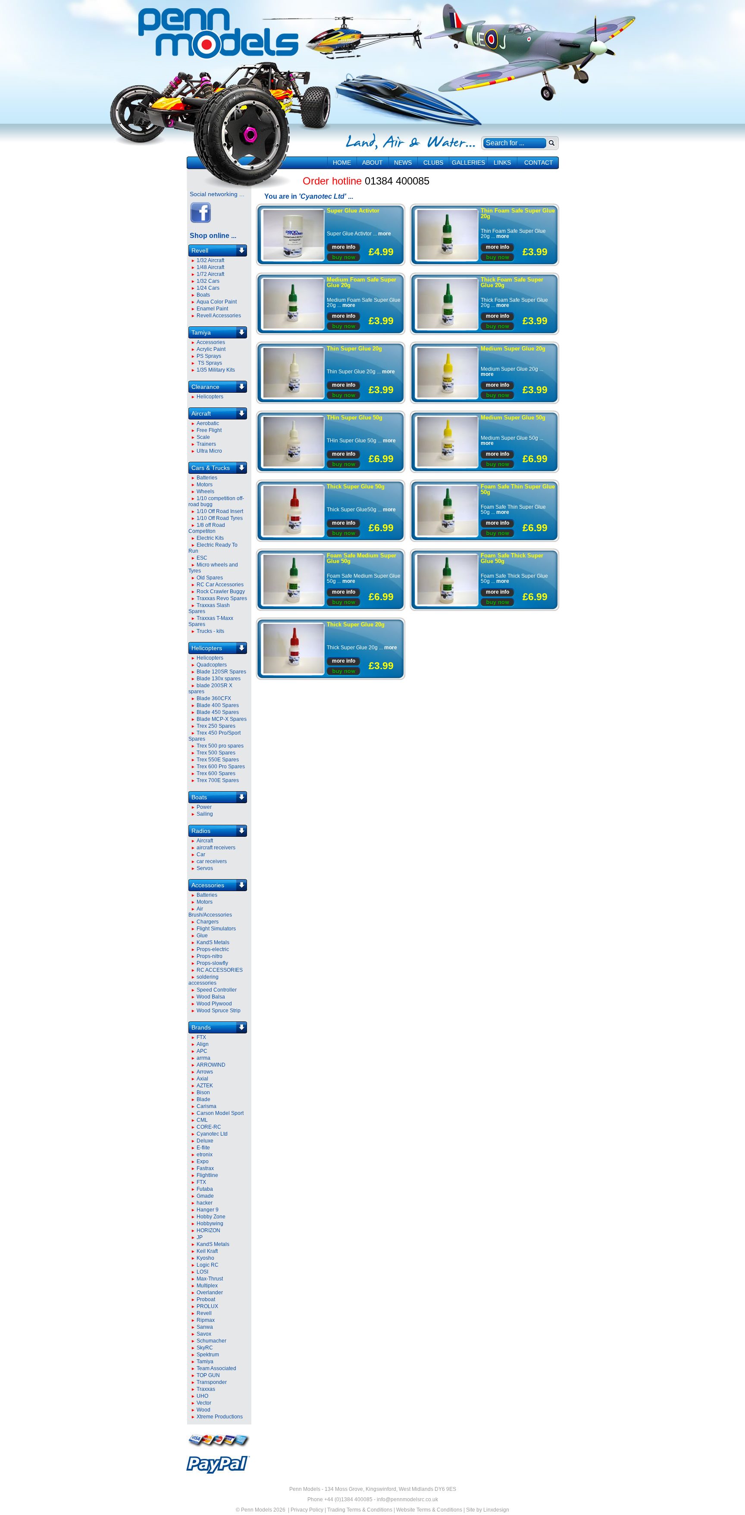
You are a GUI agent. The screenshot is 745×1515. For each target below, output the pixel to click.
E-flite (203, 1148)
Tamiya (201, 332)
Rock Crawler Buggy (221, 591)
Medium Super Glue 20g (513, 348)
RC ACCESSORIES (220, 970)
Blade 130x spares (219, 679)
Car (201, 854)
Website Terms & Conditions (429, 1510)
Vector (204, 1403)
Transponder (212, 1382)
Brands (201, 1027)
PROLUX (207, 1306)
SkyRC (205, 1348)
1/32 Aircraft (210, 260)
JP (200, 1237)
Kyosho (205, 1258)
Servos (205, 868)
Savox (204, 1334)
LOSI (202, 1272)
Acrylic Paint (211, 349)
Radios (200, 830)
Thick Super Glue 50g (356, 486)
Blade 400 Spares (218, 705)
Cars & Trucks (210, 467)
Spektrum (208, 1355)
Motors (205, 485)
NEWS (403, 162)
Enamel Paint (212, 309)
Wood (203, 1410)
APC (202, 1051)
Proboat (206, 1299)
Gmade (205, 1196)
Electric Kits (210, 538)
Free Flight (209, 430)
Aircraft (201, 413)
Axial (202, 1079)
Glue (202, 936)
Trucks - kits (210, 631)
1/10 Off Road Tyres (220, 518)
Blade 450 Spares (218, 712)
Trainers (206, 444)
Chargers (208, 922)
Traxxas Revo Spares (222, 598)
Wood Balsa (211, 997)
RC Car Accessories (220, 585)
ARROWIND (211, 1065)
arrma (203, 1058)
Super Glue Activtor (353, 210)
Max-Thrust (210, 1279)
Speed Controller (217, 990)
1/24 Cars (208, 288)
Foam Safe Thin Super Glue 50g (518, 489)
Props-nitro (209, 956)
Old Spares (210, 578)
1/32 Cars (208, 281)
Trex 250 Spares (216, 726)
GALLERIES (468, 162)
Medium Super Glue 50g (513, 417)
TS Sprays (209, 363)
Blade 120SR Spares (221, 672)
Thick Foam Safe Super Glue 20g (512, 282)
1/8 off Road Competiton (206, 528)
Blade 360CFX (214, 698)
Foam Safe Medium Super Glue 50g (361, 558)
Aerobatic (208, 423)
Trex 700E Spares (218, 780)
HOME (342, 162)
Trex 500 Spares (216, 753)
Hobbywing (210, 1224)
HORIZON (208, 1230)
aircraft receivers (216, 848)
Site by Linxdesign (487, 1510)
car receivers (212, 861)
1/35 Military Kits (216, 370)
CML (202, 1120)
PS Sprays (209, 356)
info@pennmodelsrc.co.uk (407, 1499)
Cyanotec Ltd (212, 1134)
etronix (205, 1155)
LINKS (502, 162)
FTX (201, 1037)
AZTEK (205, 1086)
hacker (205, 1203)
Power (204, 807)
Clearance (205, 386)
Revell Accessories (219, 316)
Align (203, 1044)
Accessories (211, 342)
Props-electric (213, 949)
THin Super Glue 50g (354, 417)
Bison (203, 1092)
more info (343, 247)
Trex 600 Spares (216, 773)
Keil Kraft (207, 1251)
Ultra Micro (209, 451)
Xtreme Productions (220, 1417)
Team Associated (216, 1368)
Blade (203, 1099)
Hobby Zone (211, 1217)
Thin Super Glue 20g (354, 348)
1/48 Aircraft (210, 267)
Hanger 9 (208, 1210)
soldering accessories (203, 980)
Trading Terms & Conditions (359, 1510)
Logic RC (208, 1265)
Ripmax (206, 1320)
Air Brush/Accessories (210, 912)
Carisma (206, 1106)
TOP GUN (208, 1375)
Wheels (205, 491)
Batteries (207, 478)
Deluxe (205, 1141)
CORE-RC (209, 1127)
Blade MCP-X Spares (222, 719)
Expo (203, 1161)
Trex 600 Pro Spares (221, 767)
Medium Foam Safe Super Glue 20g (361, 282)
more (384, 234)
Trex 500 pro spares (220, 746)
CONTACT (538, 162)
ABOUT (372, 162)
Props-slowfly (212, 963)
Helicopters (210, 397)
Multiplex (207, 1286)
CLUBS (433, 162)
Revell (199, 250)
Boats (203, 295)
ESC (202, 558)
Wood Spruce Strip (219, 1011)
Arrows (205, 1072)
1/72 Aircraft (210, 274)
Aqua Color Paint (217, 302)
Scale (203, 437)
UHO (202, 1396)
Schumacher (211, 1341)
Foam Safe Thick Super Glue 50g (512, 558)
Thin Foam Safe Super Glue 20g (518, 213)
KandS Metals (213, 942)
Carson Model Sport (220, 1113)
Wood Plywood (214, 1004)
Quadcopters (212, 665)
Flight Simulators (216, 929)
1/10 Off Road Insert (220, 511)
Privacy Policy (307, 1510)
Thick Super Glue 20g (356, 624)
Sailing (205, 814)
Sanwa (205, 1327)
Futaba (205, 1189)
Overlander (210, 1293)
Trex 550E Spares (218, 760)
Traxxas (206, 1389)
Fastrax (205, 1168)
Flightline (207, 1175)
